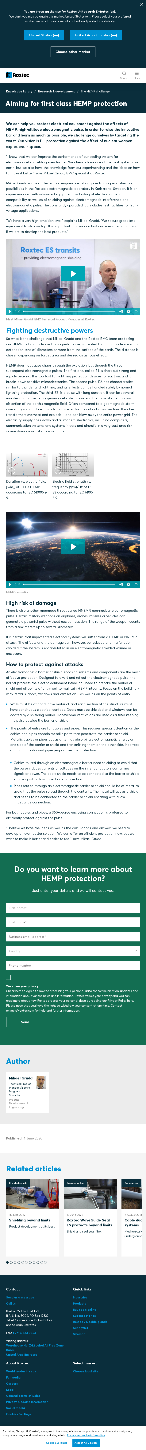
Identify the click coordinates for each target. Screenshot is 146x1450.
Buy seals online (84, 1309)
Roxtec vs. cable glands (90, 1322)
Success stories (84, 1316)
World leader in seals (21, 1371)
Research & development (56, 91)
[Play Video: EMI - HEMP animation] (73, 546)
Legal (10, 1389)
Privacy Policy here (120, 1000)
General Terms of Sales (23, 1396)
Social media (15, 1408)
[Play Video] (10, 311)
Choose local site (85, 1371)
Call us (11, 1303)
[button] (7, 1262)
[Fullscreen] (136, 311)
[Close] (141, 4)
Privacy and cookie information (86, 1435)
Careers (12, 1383)
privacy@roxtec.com (20, 1010)
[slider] (69, 311)
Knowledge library (19, 91)
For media (13, 1377)
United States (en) (77, 16)
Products (79, 1303)
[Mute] (121, 311)
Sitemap (79, 1334)
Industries (80, 1297)
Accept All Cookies (86, 1442)
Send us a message (20, 1297)
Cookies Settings (18, 1414)
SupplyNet (80, 1328)
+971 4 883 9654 (24, 1333)
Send (25, 1022)
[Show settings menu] (128, 311)
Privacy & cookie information (27, 1402)
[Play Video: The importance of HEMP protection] (73, 273)
